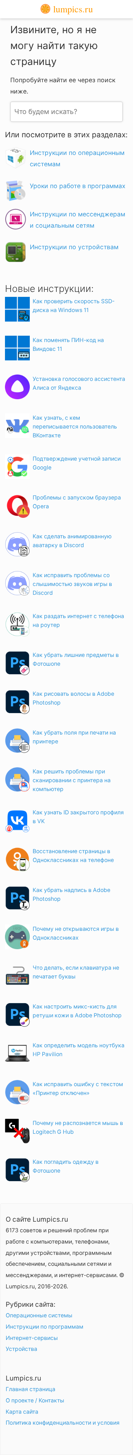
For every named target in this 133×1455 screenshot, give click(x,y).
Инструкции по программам (44, 1326)
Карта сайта (22, 1411)
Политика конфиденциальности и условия (63, 1422)
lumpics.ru (72, 9)
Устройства (21, 1349)
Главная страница (30, 1389)
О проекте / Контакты (35, 1400)
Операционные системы (39, 1315)
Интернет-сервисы (32, 1338)
